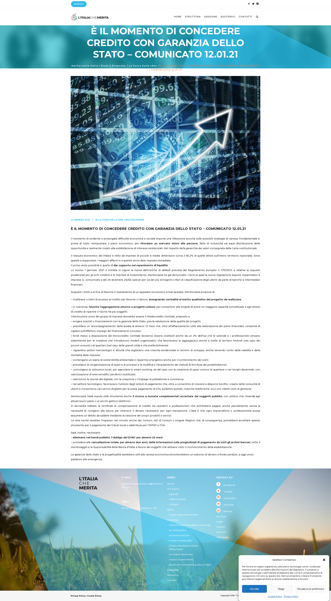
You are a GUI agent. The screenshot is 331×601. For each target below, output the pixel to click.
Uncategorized (134, 219)
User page (222, 537)
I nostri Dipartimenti (181, 559)
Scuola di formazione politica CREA (190, 564)
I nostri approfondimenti (183, 514)
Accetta (254, 588)
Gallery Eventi (177, 499)
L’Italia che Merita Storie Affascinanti (183, 547)
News (170, 509)
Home (170, 483)
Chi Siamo (173, 489)
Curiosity (172, 520)
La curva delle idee (143, 65)
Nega (281, 588)
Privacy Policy (291, 596)
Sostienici (173, 575)
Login (219, 521)
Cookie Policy (275, 596)
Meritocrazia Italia (84, 65)
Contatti (174, 504)
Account (221, 516)
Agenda (173, 494)
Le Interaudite (177, 530)
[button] (324, 560)
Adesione (173, 570)
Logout (220, 527)
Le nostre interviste (181, 554)
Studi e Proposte (113, 65)
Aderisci (79, 4)
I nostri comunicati (180, 540)
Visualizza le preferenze (310, 588)
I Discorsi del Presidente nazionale (190, 525)
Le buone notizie (179, 535)
